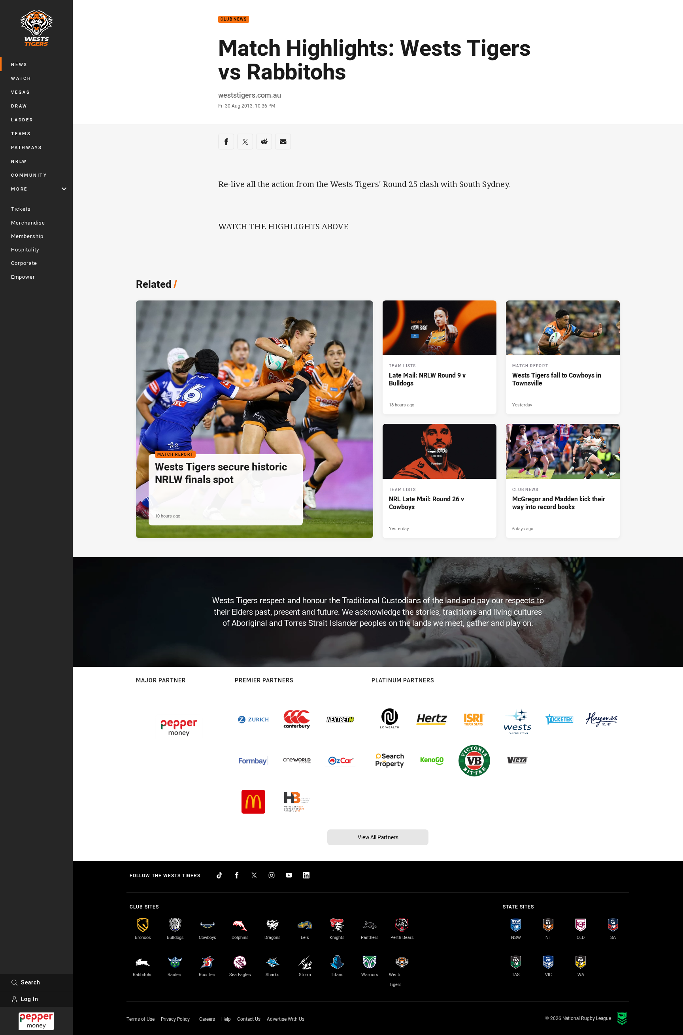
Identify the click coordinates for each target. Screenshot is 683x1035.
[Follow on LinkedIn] (306, 875)
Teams (21, 133)
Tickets (21, 208)
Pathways (26, 147)
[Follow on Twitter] (254, 875)
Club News (234, 19)
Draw (19, 106)
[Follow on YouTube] (289, 875)
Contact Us (248, 1019)
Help (226, 1019)
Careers (207, 1019)
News (19, 64)
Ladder (22, 120)
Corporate (24, 262)
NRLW (19, 161)
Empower (23, 276)
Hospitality (25, 249)
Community (29, 175)
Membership (27, 236)
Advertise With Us (285, 1019)
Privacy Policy (175, 1019)
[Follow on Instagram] (271, 875)
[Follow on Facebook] (237, 875)
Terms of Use (140, 1019)
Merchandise (28, 222)
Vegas (20, 92)
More (19, 189)
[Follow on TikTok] (219, 875)
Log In (29, 999)
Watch (21, 78)
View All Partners (378, 837)
